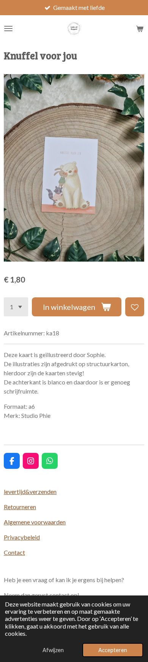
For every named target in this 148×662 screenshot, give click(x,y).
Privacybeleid (22, 537)
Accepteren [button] (112, 650)
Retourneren (20, 506)
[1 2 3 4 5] (16, 306)
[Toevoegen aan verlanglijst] (134, 306)
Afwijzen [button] (53, 650)
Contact (14, 552)
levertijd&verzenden (30, 491)
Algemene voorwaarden (35, 521)
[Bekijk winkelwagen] (139, 28)
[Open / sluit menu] (8, 28)
